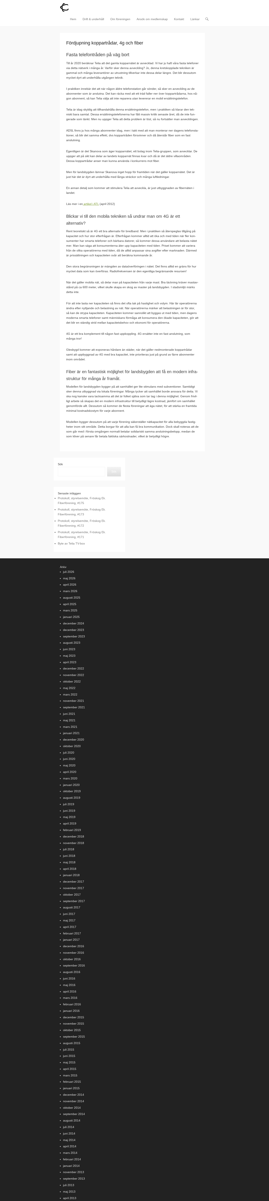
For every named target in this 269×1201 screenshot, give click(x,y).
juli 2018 (68, 849)
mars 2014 (70, 1152)
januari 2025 (71, 617)
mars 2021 (70, 726)
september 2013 (74, 1178)
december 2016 (73, 946)
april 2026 (69, 584)
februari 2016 (72, 1004)
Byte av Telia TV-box (71, 543)
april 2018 (69, 868)
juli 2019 (68, 804)
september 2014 (74, 1114)
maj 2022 (69, 688)
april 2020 (69, 772)
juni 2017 (69, 914)
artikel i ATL (91, 204)
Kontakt (179, 19)
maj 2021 (69, 720)
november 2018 (73, 843)
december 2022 (73, 668)
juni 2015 (69, 1056)
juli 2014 (68, 1127)
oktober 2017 (72, 894)
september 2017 (74, 901)
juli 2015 (68, 1049)
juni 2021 (69, 713)
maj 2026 (69, 578)
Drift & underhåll (93, 19)
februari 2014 (72, 1159)
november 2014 (73, 1101)
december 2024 (73, 623)
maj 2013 (69, 1191)
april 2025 (69, 604)
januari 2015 (71, 1088)
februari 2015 (72, 1081)
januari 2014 (71, 1165)
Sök (60, 464)
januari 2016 (71, 1010)
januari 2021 (71, 733)
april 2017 (69, 927)
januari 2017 (71, 939)
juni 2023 (69, 649)
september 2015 (74, 1036)
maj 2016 (69, 985)
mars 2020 (70, 778)
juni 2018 (69, 855)
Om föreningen (120, 19)
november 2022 (73, 675)
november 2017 (73, 888)
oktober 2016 (72, 959)
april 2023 (69, 662)
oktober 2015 (72, 1030)
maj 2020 (69, 765)
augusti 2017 (71, 907)
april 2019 (69, 823)
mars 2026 (70, 591)
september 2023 (74, 636)
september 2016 (74, 965)
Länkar (195, 19)
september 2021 (74, 707)
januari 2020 (71, 785)
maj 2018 (69, 862)
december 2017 (73, 881)
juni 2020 (69, 759)
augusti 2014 (71, 1120)
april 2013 (69, 1198)
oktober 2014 (72, 1107)
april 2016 (69, 991)
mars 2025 (70, 610)
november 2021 (73, 700)
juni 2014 (69, 1133)
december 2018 (73, 836)
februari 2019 (72, 830)
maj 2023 (69, 655)
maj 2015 (69, 1062)
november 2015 (73, 1023)
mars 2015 (70, 1075)
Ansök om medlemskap (152, 19)
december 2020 (73, 739)
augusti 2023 (71, 642)
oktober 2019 (72, 791)
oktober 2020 (72, 746)
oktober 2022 (72, 681)
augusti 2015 (71, 1043)
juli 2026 (68, 571)
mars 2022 (70, 694)
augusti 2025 (71, 597)
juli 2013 (68, 1185)
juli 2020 (68, 752)
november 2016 (73, 952)
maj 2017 (69, 920)
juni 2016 (69, 978)
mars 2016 (70, 997)
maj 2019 (69, 817)
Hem (73, 19)
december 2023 (73, 630)
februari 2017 (72, 933)
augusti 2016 (71, 972)
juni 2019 (69, 810)
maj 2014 (69, 1140)
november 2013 (73, 1172)
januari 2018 (71, 875)
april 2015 (69, 1069)
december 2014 (73, 1094)
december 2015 (73, 1017)
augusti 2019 (71, 797)
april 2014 (69, 1146)
